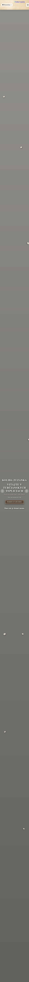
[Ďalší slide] (26, 491)
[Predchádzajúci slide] (2, 491)
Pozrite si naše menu (14, 502)
